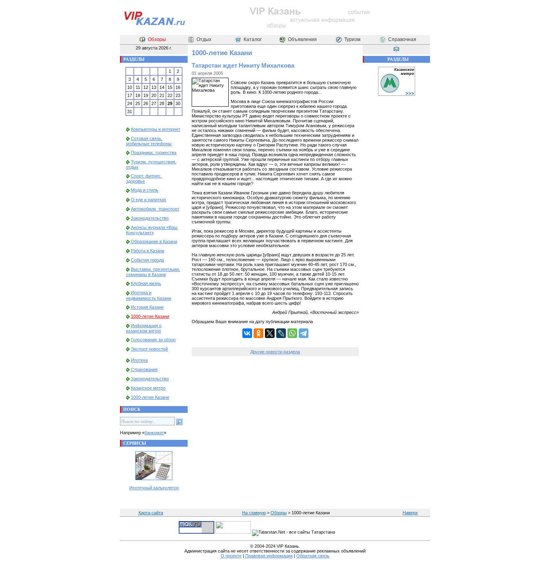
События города (147, 260)
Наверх (410, 512)
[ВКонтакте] (247, 333)
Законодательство (150, 218)
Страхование (144, 369)
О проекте (231, 555)
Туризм (352, 39)
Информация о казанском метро (143, 328)
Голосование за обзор (153, 339)
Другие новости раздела (275, 351)
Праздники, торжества (153, 152)
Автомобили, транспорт (155, 208)
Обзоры (157, 39)
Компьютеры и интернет (155, 129)
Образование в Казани (154, 241)
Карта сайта (151, 512)
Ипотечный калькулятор (154, 487)
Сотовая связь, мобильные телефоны (149, 141)
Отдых (203, 39)
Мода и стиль (144, 190)
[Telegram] (303, 333)
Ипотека (139, 360)
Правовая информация (269, 555)
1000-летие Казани (150, 316)
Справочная (402, 39)
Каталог (253, 39)
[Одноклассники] (258, 333)
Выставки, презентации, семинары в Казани (153, 272)
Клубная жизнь (146, 283)
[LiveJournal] (281, 333)
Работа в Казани (147, 250)
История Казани (147, 307)
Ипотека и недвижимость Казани (148, 295)
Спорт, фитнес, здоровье (144, 178)
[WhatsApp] (292, 333)
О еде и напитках (148, 199)
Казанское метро (148, 388)
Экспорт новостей (149, 348)
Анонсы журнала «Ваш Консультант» (152, 230)
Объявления (302, 39)
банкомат (154, 432)
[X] (270, 333)
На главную (254, 512)
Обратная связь (312, 555)
